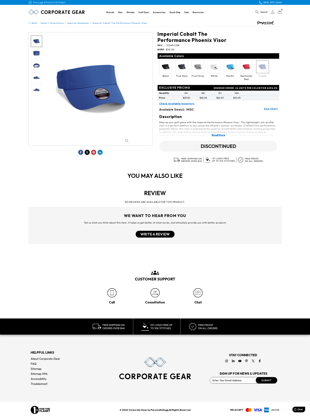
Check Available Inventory (176, 103)
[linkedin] (100, 152)
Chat (198, 302)
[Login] (272, 12)
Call (112, 302)
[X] (253, 360)
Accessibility (38, 379)
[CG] (56, 12)
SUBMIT (266, 380)
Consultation (155, 302)
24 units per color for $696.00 (246, 88)
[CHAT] (198, 293)
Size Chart (271, 108)
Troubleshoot (39, 384)
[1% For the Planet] (40, 410)
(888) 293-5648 (272, 2)
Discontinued (218, 146)
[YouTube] (239, 360)
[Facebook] (259, 360)
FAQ (33, 364)
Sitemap (36, 369)
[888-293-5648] (112, 293)
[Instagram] (226, 360)
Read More (218, 135)
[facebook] (80, 152)
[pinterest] (93, 152)
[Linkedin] (233, 360)
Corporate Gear (138, 409)
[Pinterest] (246, 360)
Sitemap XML (39, 374)
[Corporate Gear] (155, 368)
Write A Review (155, 234)
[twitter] (87, 152)
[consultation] (155, 293)
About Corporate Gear (45, 359)
